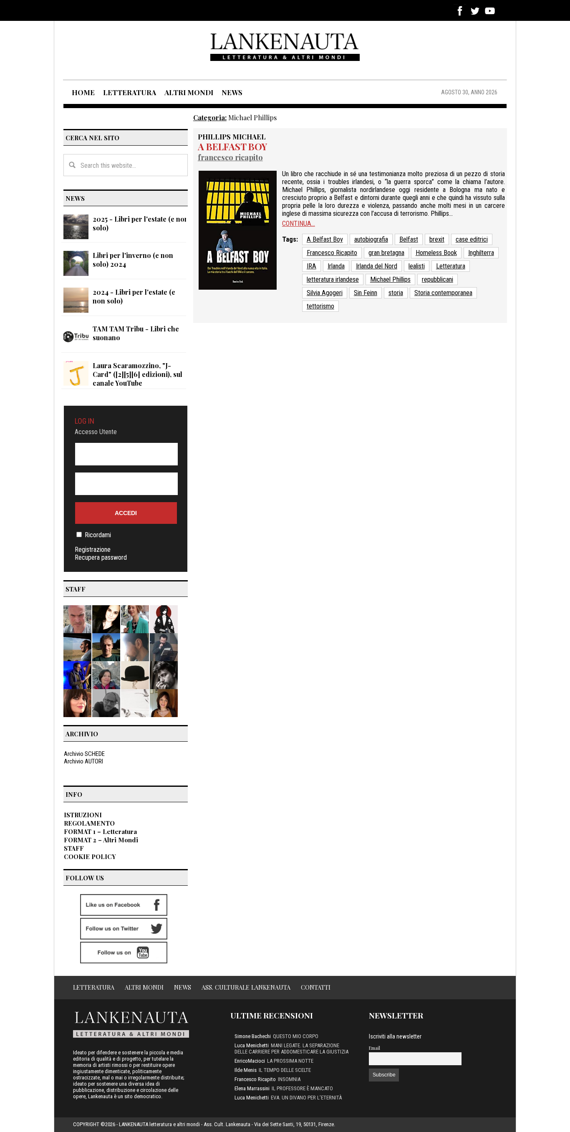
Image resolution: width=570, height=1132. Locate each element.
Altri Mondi (144, 987)
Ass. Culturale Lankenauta (246, 987)
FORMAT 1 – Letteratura (100, 831)
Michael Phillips (390, 279)
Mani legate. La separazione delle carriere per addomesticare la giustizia (291, 1048)
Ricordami (98, 535)
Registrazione (93, 549)
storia (395, 293)
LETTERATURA (129, 92)
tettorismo (320, 306)
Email (374, 1048)
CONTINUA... (298, 223)
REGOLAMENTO (89, 823)
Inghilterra (481, 253)
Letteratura (450, 266)
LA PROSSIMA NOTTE (290, 1061)
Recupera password (101, 557)
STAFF (74, 848)
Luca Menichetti (252, 1045)
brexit (436, 239)
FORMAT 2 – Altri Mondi (101, 840)
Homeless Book (436, 253)
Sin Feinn (365, 293)
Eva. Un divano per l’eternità (306, 1097)
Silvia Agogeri (325, 293)
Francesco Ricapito (230, 157)
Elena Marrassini (252, 1088)
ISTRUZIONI (83, 815)
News (182, 987)
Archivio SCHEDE (84, 754)
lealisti (417, 266)
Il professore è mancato (302, 1088)
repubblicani (437, 279)
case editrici (472, 239)
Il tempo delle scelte (285, 1070)
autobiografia (371, 239)
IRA (311, 266)
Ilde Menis (246, 1070)
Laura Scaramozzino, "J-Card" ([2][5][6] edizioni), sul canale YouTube (137, 374)
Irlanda (336, 266)
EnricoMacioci (250, 1061)
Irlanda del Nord (376, 266)
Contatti (315, 987)
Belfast (408, 239)
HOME (83, 92)
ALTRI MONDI (188, 92)
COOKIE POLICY (90, 856)
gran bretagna (386, 253)
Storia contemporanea (443, 293)
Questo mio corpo (295, 1036)
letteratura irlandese (333, 279)
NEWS (232, 92)
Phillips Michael (232, 136)
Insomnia (289, 1079)
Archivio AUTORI (83, 761)
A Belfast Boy (232, 146)
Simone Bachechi (253, 1036)
